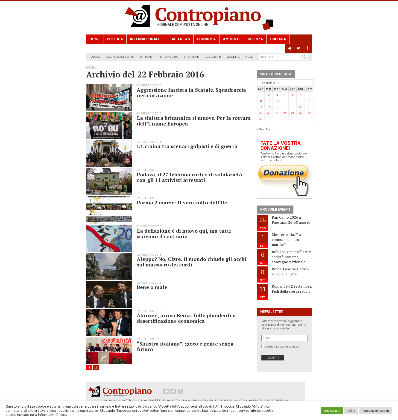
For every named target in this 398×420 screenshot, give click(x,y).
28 (308, 112)
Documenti (213, 56)
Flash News (178, 39)
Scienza (255, 39)
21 (308, 107)
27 (300, 112)
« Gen (260, 129)
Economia (206, 39)
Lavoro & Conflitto (120, 56)
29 (260, 118)
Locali (95, 56)
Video (249, 56)
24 (276, 112)
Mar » (270, 129)
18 (284, 107)
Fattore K (147, 56)
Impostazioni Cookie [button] (375, 410)
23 (268, 112)
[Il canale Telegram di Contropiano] (289, 48)
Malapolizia (169, 56)
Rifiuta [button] (351, 410)
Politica (115, 39)
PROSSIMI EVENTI (275, 209)
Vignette (233, 56)
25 (284, 112)
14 (308, 101)
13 (300, 101)
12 (292, 101)
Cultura (278, 39)
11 (284, 101)
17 (276, 107)
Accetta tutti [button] (332, 410)
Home (95, 39)
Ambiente (232, 39)
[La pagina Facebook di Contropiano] (307, 48)
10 (276, 101)
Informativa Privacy (52, 415)
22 (260, 112)
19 (292, 107)
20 (300, 107)
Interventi (191, 56)
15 (260, 107)
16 (268, 107)
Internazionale (145, 39)
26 (292, 112)
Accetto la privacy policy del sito (282, 347)
